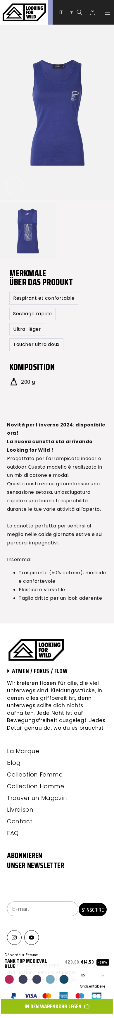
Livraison (20, 810)
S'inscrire (93, 909)
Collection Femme (35, 774)
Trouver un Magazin (37, 798)
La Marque (23, 751)
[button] (107, 12)
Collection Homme (35, 786)
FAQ (13, 833)
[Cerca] (79, 12)
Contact (19, 821)
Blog (13, 763)
